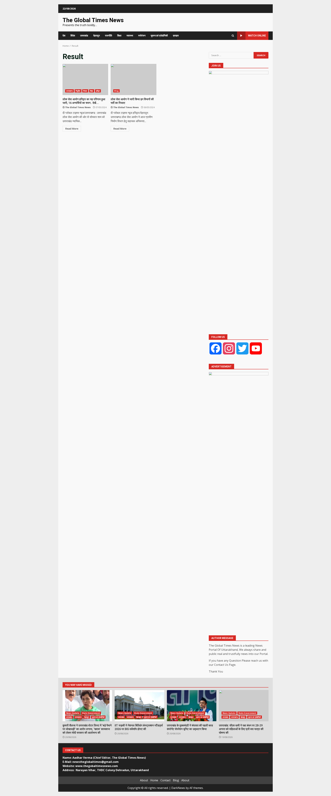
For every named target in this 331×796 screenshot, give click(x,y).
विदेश (73, 35)
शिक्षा (119, 35)
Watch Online (257, 35)
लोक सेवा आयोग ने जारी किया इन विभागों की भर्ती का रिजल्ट (133, 79)
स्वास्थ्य (130, 35)
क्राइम (176, 35)
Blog (116, 91)
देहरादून (96, 35)
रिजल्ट (85, 91)
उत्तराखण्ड (69, 91)
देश (64, 35)
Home (154, 780)
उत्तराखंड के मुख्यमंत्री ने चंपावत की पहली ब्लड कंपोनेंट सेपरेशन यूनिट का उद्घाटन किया (191, 705)
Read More (71, 128)
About (144, 780)
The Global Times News (93, 20)
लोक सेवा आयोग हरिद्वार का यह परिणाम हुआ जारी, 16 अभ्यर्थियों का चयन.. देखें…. (85, 79)
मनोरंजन (142, 35)
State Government (91, 713)
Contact (165, 780)
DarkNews (178, 788)
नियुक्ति (78, 91)
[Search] (233, 35)
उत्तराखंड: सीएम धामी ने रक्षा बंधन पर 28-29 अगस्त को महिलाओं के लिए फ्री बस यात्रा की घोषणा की (243, 705)
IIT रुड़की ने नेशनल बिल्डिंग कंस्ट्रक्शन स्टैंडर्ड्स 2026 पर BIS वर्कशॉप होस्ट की (139, 705)
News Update (72, 713)
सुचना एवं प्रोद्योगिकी (159, 35)
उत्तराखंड (84, 35)
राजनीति (108, 35)
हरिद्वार (98, 91)
